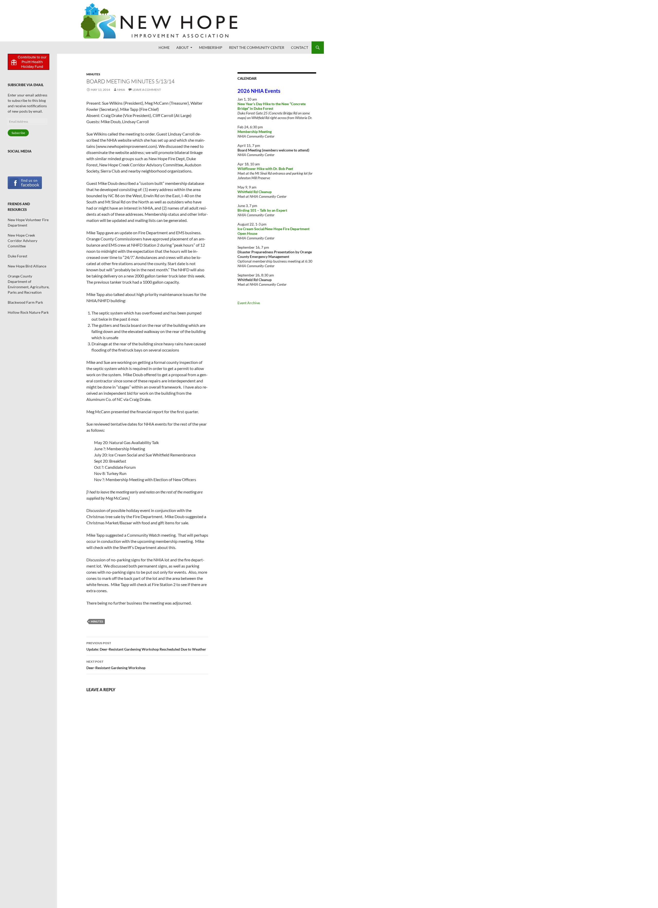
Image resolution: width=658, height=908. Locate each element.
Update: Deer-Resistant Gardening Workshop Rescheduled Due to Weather (146, 646)
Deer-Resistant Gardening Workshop (115, 665)
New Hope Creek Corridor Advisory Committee (22, 240)
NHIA (121, 90)
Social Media (20, 151)
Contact (299, 47)
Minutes (93, 74)
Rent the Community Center (256, 47)
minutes (97, 621)
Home (164, 47)
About (182, 47)
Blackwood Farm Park (25, 302)
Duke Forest (17, 256)
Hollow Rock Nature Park (28, 312)
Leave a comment (147, 90)
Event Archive (248, 303)
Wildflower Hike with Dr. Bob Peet (265, 168)
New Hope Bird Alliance (27, 266)
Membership (210, 47)
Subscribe (18, 133)
